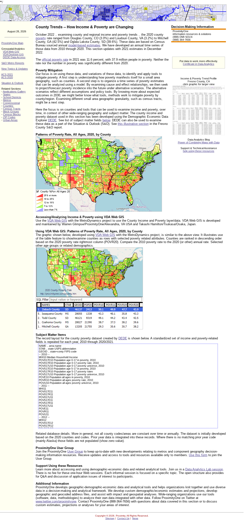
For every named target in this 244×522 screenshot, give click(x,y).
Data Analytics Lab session (204, 469)
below (106, 120)
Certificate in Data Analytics (198, 64)
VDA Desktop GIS (13, 54)
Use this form (198, 455)
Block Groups (11, 111)
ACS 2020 (7, 77)
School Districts (12, 97)
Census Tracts (11, 108)
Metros (7, 100)
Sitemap (109, 518)
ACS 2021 (7, 74)
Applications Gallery (14, 91)
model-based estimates (84, 45)
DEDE (52, 120)
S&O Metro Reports (12, 63)
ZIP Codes (9, 117)
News (135, 518)
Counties (8, 105)
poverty (41, 38)
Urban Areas (10, 120)
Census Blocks (12, 114)
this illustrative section (133, 124)
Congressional (11, 103)
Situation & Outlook (12, 83)
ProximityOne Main (12, 43)
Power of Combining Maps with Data (199, 142)
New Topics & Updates (14, 68)
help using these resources (198, 151)
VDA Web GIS (11, 51)
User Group (75, 451)
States (6, 94)
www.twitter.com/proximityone (56, 501)
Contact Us (123, 518)
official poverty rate (55, 59)
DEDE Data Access (14, 57)
